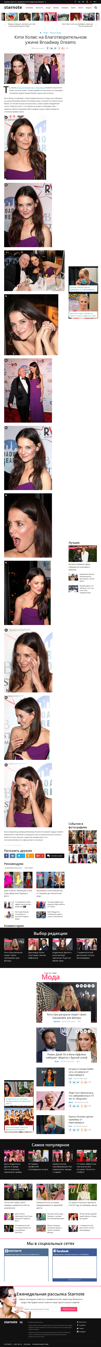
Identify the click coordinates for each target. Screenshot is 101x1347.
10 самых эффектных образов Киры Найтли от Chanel (56, 904)
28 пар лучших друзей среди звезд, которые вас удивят (87, 1216)
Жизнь (71, 548)
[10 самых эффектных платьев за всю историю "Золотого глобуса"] (87, 1156)
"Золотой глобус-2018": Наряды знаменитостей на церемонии (16, 1205)
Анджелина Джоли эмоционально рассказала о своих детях (87, 577)
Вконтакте (82, 1322)
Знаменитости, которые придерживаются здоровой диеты (49, 1205)
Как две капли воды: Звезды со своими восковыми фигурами (55, 1216)
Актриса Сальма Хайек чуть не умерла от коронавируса (81, 1071)
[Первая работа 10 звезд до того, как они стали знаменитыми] (73, 588)
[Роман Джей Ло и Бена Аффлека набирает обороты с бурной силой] (66, 1045)
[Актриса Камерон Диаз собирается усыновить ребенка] (83, 553)
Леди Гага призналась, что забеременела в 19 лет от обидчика (81, 1095)
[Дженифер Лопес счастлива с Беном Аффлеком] (38, 944)
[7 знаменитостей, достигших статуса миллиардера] (87, 944)
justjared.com (18, 845)
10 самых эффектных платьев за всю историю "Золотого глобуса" (86, 1168)
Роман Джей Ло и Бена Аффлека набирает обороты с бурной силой (66, 1056)
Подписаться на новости (74, 1279)
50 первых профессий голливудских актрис (38, 1167)
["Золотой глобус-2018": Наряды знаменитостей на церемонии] (18, 1192)
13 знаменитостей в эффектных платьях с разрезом (23, 904)
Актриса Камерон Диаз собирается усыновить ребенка (79, 567)
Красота (8, 941)
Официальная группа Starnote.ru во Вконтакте (22, 1254)
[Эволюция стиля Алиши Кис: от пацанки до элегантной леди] (50, 880)
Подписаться (69, 1309)
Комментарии (56, 856)
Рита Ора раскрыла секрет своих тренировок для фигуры (13, 956)
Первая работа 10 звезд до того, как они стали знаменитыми (87, 589)
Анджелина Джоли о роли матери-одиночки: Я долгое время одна (62, 956)
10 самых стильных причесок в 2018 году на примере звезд (83, 1204)
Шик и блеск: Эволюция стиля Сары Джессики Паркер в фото (18, 893)
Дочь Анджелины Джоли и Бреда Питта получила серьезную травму (13, 1168)
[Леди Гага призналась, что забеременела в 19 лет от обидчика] (50, 1100)
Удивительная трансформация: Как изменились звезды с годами (62, 1168)
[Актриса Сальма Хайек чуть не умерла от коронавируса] (50, 1077)
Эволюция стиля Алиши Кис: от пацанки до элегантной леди (49, 893)
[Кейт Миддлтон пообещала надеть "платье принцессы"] (41, 914)
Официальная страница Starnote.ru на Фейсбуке (71, 1254)
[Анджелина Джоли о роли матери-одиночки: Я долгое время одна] (62, 944)
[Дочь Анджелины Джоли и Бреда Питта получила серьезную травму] (14, 1156)
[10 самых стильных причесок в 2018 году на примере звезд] (83, 1192)
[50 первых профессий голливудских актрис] (38, 1156)
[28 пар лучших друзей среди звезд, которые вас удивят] (73, 1216)
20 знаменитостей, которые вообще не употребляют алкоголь (23, 1229)
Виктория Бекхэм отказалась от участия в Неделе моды (22, 915)
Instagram (82, 1332)
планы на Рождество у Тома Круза (30, 88)
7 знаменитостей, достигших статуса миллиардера (85, 955)
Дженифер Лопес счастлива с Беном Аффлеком (37, 955)
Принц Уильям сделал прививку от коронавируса (81, 1119)
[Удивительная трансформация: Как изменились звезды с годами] (62, 1156)
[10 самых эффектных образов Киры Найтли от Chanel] (41, 904)
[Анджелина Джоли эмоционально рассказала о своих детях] (73, 577)
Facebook (82, 1325)
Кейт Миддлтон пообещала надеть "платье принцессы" (55, 914)
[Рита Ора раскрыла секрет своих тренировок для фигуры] (14, 944)
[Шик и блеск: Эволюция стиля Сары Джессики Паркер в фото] (18, 880)
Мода (7, 874)
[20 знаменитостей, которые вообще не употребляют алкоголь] (9, 1228)
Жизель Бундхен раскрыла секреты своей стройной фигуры (54, 1229)
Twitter (81, 1328)
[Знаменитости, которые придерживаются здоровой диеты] (50, 1192)
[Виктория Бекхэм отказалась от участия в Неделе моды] (9, 914)
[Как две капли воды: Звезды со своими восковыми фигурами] (41, 1216)
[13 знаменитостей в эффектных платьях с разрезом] (9, 904)
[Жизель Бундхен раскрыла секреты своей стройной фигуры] (41, 1228)
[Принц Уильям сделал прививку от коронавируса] (50, 1124)
